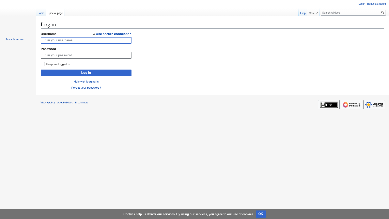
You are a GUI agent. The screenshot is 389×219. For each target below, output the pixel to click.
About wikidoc (65, 102)
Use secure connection (113, 34)
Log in (86, 72)
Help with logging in (86, 81)
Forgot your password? (86, 87)
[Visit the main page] (18, 16)
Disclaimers (81, 102)
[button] (313, 12)
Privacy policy (47, 102)
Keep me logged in (58, 64)
